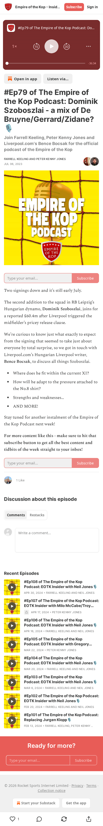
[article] (51, 587)
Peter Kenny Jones (51, 159)
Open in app (25, 78)
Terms (91, 785)
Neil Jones (86, 593)
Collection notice (52, 790)
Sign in (92, 7)
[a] (12, 587)
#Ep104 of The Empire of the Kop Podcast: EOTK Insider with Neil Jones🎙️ (61, 660)
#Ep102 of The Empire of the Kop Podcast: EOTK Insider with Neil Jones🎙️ (61, 698)
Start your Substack (38, 803)
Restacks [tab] (37, 515)
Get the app (76, 803)
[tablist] (25, 515)
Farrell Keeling (16, 159)
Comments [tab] (16, 515)
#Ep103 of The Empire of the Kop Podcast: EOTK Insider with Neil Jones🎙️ (61, 679)
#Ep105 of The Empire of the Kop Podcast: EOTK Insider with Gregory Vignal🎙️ (56, 642)
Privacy (77, 785)
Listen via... (57, 78)
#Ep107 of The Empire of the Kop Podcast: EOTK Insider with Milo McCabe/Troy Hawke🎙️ (61, 603)
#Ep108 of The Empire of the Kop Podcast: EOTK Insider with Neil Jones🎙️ (61, 584)
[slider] (46, 63)
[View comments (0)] (39, 819)
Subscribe (74, 7)
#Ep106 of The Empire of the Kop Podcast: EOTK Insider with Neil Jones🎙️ (61, 622)
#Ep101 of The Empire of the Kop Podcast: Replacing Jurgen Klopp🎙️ (61, 717)
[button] (14, 46)
